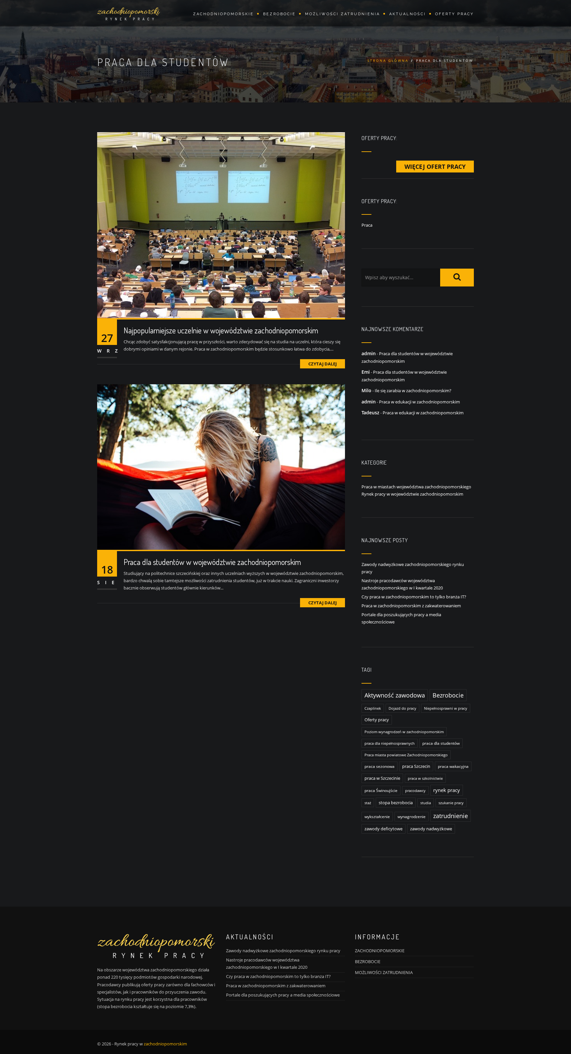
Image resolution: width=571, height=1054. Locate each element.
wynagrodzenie (412, 816)
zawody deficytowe (383, 829)
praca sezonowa (379, 766)
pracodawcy (415, 790)
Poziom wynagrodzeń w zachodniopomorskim (404, 731)
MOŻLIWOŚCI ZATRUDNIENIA (342, 14)
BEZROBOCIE (367, 961)
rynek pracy (446, 790)
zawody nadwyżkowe (431, 829)
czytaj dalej (322, 364)
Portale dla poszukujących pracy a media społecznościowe (283, 995)
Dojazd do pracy (402, 708)
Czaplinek (372, 708)
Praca (367, 225)
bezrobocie (279, 14)
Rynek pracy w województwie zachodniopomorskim (412, 494)
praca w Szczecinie (382, 778)
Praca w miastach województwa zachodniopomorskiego (416, 487)
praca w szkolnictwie (425, 778)
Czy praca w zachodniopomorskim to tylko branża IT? (414, 597)
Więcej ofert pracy (435, 166)
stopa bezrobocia (396, 803)
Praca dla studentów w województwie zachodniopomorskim (212, 562)
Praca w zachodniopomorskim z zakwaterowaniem (411, 606)
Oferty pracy (376, 720)
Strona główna (387, 60)
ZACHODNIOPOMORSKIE (379, 951)
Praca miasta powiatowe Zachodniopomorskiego (406, 754)
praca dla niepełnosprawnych (389, 743)
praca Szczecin (416, 766)
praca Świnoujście (381, 790)
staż (367, 802)
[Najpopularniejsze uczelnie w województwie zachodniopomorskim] (221, 225)
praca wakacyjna (453, 766)
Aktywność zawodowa (394, 695)
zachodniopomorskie (223, 14)
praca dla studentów (441, 743)
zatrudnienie (450, 816)
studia (425, 802)
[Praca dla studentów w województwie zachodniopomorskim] (221, 467)
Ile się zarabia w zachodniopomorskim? (413, 391)
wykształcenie (377, 816)
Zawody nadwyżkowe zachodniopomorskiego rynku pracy (283, 951)
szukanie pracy (451, 802)
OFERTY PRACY (454, 14)
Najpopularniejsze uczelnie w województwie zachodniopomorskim (221, 330)
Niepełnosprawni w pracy (445, 708)
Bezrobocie (448, 695)
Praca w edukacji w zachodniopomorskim (419, 402)
